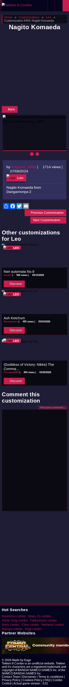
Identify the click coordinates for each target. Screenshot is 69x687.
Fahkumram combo (43, 620)
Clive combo (30, 624)
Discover (15, 284)
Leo (20, 178)
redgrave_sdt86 (23, 167)
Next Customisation (47, 220)
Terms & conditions (50, 676)
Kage (27, 660)
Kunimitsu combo (14, 616)
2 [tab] (37, 154)
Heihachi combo (53, 624)
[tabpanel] (34, 119)
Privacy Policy (11, 680)
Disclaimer (29, 676)
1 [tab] (32, 154)
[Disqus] (34, 462)
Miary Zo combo (39, 616)
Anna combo (10, 624)
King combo (33, 629)
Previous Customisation (46, 212)
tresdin (8, 275)
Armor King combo (14, 620)
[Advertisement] (34, 69)
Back (11, 109)
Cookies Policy (32, 680)
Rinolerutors (11, 321)
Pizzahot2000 (11, 372)
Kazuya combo (12, 629)
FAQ (47, 680)
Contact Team (11, 676)
